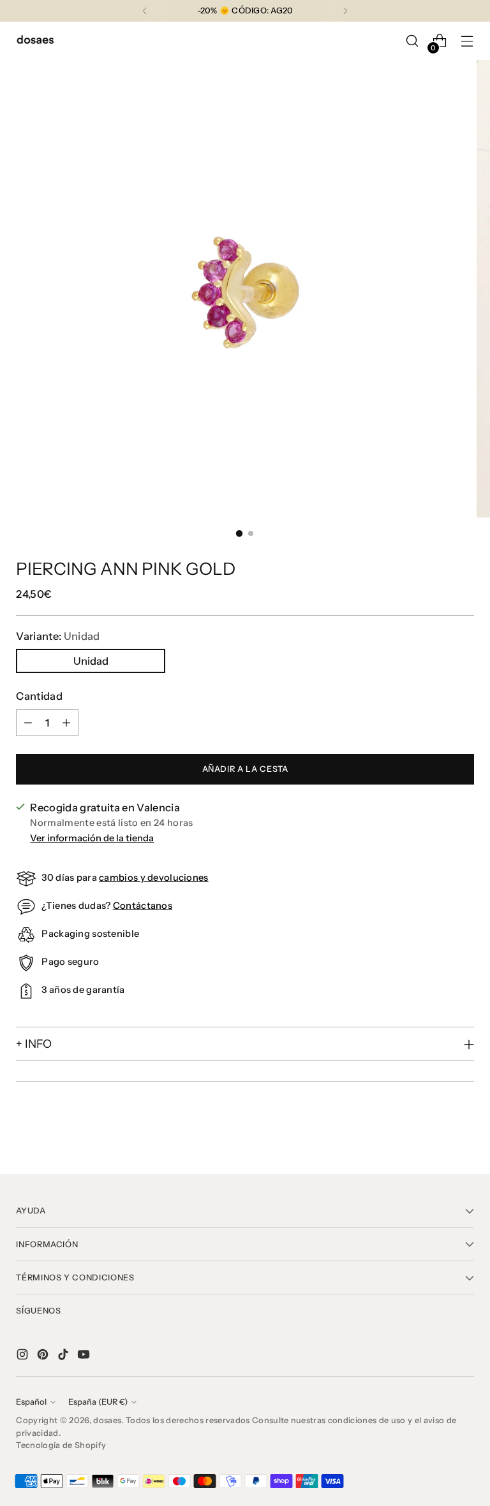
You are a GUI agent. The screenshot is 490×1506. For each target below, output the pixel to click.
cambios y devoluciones (153, 877)
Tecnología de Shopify (61, 1445)
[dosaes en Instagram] (23, 1356)
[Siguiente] (345, 11)
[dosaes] (35, 41)
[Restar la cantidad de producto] (28, 722)
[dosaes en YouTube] (85, 1356)
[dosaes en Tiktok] (64, 1356)
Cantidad (39, 696)
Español (31, 1402)
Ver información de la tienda (92, 838)
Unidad (90, 661)
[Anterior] (145, 11)
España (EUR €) (98, 1402)
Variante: (58, 636)
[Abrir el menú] (467, 41)
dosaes (107, 1420)
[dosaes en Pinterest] (44, 1356)
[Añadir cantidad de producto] (66, 722)
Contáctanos (142, 905)
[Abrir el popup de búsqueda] (412, 41)
